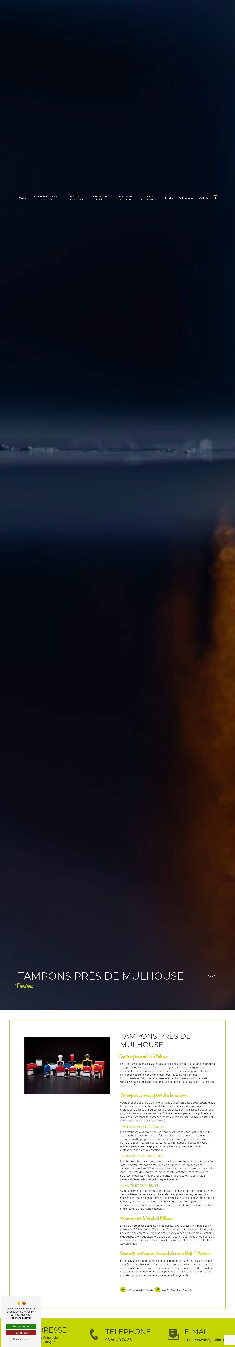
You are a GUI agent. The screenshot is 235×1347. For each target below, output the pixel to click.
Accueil (23, 198)
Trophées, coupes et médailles (46, 198)
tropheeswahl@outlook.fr (206, 1340)
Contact (204, 198)
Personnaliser (21, 1339)
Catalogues (186, 198)
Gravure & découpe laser (74, 198)
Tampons (168, 198)
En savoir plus (140, 1290)
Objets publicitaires (148, 198)
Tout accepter (21, 1326)
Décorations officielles (101, 198)
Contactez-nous (177, 1290)
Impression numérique (125, 198)
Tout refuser (21, 1332)
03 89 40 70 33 (118, 1340)
